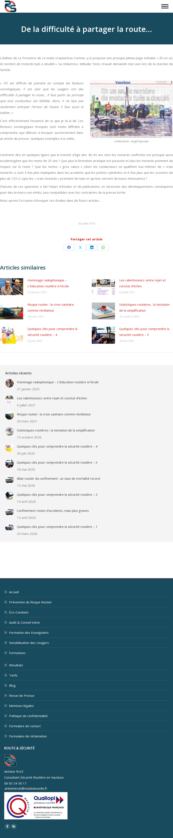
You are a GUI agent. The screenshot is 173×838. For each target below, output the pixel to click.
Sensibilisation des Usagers (29, 643)
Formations (17, 653)
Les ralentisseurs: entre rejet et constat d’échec (142, 283)
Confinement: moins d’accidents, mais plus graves (53, 510)
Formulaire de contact (25, 726)
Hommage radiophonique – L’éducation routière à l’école (48, 283)
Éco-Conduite (18, 612)
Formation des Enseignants (29, 632)
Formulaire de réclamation (28, 736)
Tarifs (13, 675)
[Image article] (11, 286)
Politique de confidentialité (28, 716)
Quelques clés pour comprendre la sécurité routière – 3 (144, 332)
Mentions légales (21, 706)
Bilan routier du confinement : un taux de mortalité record (58, 478)
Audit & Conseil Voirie (24, 622)
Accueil (14, 592)
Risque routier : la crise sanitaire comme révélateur (50, 307)
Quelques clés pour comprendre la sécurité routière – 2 (57, 494)
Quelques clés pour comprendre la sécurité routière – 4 (52, 332)
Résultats (16, 665)
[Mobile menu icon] (165, 6)
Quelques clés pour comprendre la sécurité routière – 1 (57, 526)
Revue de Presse (21, 695)
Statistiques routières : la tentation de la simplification (144, 307)
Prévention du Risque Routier (30, 602)
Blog (12, 685)
